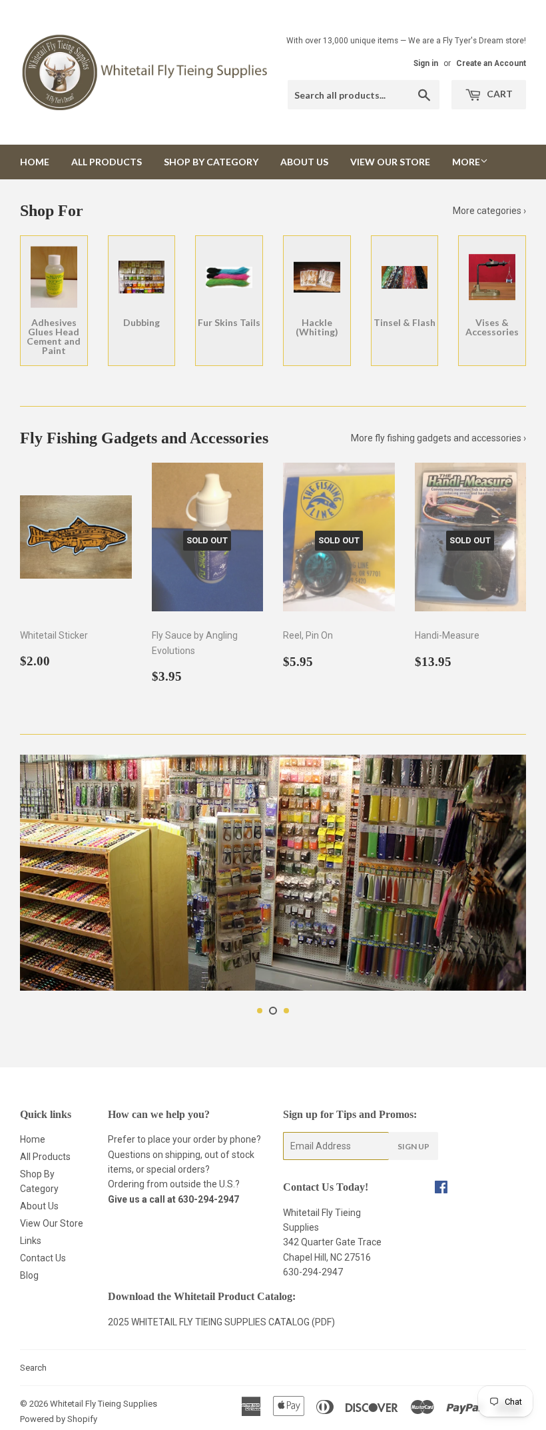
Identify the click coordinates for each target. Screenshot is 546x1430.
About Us (304, 161)
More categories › (489, 210)
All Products (106, 161)
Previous (42, 876)
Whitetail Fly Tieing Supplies (103, 1404)
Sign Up (413, 1146)
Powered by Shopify (58, 1419)
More (466, 161)
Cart (499, 93)
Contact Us (43, 1258)
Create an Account (491, 63)
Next (504, 876)
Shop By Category (211, 161)
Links (30, 1240)
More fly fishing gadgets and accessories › (438, 438)
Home (34, 161)
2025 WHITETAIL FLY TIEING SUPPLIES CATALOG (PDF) (221, 1322)
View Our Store (390, 161)
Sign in (425, 63)
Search (33, 1368)
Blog (29, 1275)
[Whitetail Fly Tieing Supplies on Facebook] (441, 1188)
